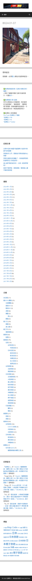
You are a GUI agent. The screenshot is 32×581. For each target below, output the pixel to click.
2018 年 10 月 (7, 252)
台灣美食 (8, 424)
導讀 (17, 530)
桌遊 (7, 311)
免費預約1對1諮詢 (11, 100)
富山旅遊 (11, 382)
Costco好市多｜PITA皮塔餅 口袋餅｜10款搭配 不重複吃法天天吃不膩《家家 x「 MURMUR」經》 (15, 487)
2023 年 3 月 (7, 194)
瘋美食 (5, 421)
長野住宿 (13, 364)
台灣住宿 (11, 345)
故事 (4, 533)
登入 (13, 76)
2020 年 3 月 (7, 216)
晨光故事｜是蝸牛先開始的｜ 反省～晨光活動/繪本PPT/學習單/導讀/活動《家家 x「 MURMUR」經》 (15, 506)
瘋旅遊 (5, 340)
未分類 (5, 298)
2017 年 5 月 (7, 281)
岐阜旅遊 (11, 385)
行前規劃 (8, 406)
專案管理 (8, 332)
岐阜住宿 (13, 353)
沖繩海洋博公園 (22, 547)
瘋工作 (5, 329)
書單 (8, 547)
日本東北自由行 (13, 541)
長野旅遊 (11, 400)
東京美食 (11, 440)
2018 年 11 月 (7, 250)
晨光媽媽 (21, 544)
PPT (18, 527)
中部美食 (11, 429)
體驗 (18, 555)
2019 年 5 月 (7, 234)
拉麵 (24, 530)
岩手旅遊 (11, 387)
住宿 (7, 343)
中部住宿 (13, 348)
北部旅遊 (11, 369)
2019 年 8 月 (7, 226)
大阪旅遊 (11, 379)
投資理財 (20, 530)
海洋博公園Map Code (18, 550)
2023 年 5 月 (7, 189)
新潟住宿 (13, 356)
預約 (9, 411)
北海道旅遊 (11, 377)
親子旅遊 (17, 552)
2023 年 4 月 (7, 192)
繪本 (8, 553)
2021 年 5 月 (7, 208)
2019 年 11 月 (7, 218)
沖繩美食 (11, 442)
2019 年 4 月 (7, 237)
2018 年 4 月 (7, 266)
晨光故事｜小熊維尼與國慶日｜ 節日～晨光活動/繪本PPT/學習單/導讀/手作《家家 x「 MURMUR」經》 (16, 497)
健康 (7, 324)
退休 (9, 555)
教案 (7, 533)
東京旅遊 (11, 390)
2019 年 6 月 (7, 231)
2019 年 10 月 (7, 221)
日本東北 (21, 537)
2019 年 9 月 (7, 223)
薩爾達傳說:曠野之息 (14, 450)
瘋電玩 (5, 445)
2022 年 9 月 (7, 200)
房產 (7, 416)
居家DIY (8, 306)
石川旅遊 (11, 395)
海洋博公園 (9, 550)
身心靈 (8, 327)
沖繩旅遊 (11, 392)
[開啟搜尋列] (29, 14)
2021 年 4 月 (7, 210)
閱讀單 (12, 555)
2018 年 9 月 (7, 255)
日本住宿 (11, 350)
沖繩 (12, 547)
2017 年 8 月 (7, 273)
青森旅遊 (11, 403)
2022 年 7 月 (7, 202)
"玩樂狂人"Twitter (9, 122)
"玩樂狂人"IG (7, 120)
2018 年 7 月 (7, 260)
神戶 (24, 550)
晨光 (17, 544)
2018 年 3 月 (7, 268)
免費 (24, 527)
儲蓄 (21, 527)
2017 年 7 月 (7, 276)
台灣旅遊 (8, 366)
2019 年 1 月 (7, 245)
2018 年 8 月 (7, 258)
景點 (6, 547)
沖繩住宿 (13, 358)
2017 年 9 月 (7, 271)
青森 (15, 555)
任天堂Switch (10, 448)
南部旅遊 (11, 371)
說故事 (25, 553)
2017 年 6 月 (7, 279)
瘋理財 (5, 414)
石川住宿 (13, 361)
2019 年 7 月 (7, 229)
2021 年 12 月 (7, 205)
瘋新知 (5, 335)
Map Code (12, 527)
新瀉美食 (11, 437)
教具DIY (8, 308)
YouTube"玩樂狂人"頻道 (11, 115)
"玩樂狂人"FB (7, 117)
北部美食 (11, 432)
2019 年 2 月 (7, 242)
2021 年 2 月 (7, 213)
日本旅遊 (8, 374)
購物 (9, 408)
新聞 (7, 337)
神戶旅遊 (11, 398)
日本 (14, 533)
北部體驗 (8, 303)
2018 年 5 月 (7, 263)
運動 (7, 314)
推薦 (26, 530)
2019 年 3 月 (7, 239)
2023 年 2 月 (7, 197)
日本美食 (8, 435)
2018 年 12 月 (7, 247)
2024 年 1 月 (7, 187)
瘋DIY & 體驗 (7, 300)
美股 (7, 419)
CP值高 (5, 527)
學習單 (13, 530)
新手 (10, 533)
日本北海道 (20, 533)
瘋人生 (5, 321)
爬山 (9, 316)
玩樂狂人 (8, 467)
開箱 (7, 319)
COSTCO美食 (12, 427)
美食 (11, 553)
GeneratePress (25, 578)
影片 (10, 95)
